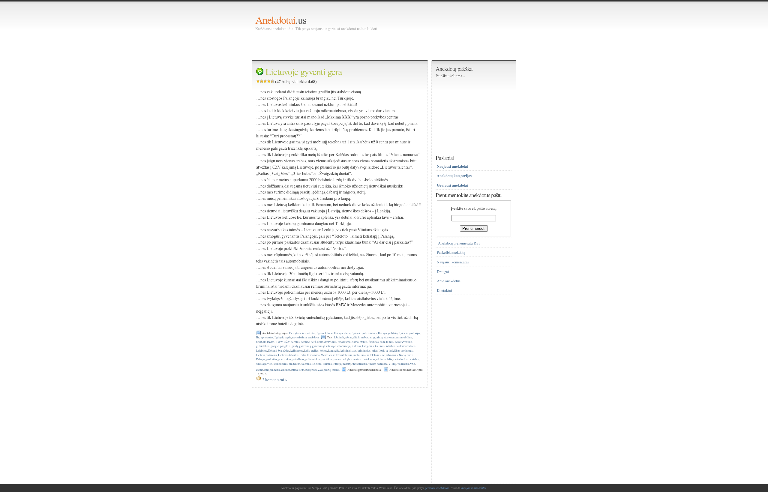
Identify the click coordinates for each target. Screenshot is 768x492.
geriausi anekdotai (437, 488)
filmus (390, 342)
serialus (414, 359)
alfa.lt (356, 337)
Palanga (260, 359)
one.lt (410, 355)
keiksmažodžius (406, 346)
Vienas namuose (377, 364)
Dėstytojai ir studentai (302, 333)
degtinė (305, 342)
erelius (364, 342)
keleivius (261, 350)
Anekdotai (275, 20)
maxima (315, 355)
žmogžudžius (272, 370)
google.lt (285, 346)
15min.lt (339, 337)
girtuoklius (262, 346)
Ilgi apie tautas (264, 337)
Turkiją (337, 364)
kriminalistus (348, 350)
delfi (313, 342)
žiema (259, 370)
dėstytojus (330, 342)
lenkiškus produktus (401, 350)
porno (337, 359)
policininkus (312, 359)
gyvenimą (305, 346)
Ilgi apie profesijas (409, 333)
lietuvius (271, 355)
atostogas (389, 337)
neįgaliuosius (390, 355)
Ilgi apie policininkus (364, 333)
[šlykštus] (258, 81)
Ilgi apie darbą (342, 333)
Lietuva (260, 355)
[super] (272, 81)
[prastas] (261, 81)
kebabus (390, 346)
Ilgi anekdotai (324, 333)
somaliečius (281, 364)
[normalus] (265, 81)
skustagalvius (264, 364)
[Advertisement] (364, 45)
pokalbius (298, 359)
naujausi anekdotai (473, 488)
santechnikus (401, 359)
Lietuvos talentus (288, 355)
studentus (294, 364)
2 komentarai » (274, 379)
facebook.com (377, 342)
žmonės (285, 370)
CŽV (287, 342)
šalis (389, 359)
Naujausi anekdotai (452, 166)
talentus (306, 364)
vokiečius (403, 364)
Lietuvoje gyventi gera (304, 71)
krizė (374, 350)
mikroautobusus (342, 355)
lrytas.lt (304, 355)
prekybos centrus (352, 359)
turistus (327, 364)
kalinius (380, 346)
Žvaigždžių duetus (329, 370)
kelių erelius (311, 350)
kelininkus (296, 350)
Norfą (402, 355)
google (275, 346)
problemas (369, 359)
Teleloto (317, 364)
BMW (279, 342)
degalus (295, 342)
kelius (323, 350)
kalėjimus (368, 346)
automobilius (404, 337)
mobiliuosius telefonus (367, 355)
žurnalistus (297, 370)
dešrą (320, 342)
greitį (295, 346)
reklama (381, 359)
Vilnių (392, 364)
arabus (364, 337)
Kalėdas (356, 346)
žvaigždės (311, 370)
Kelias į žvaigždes (278, 350)
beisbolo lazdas (265, 342)
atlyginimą (376, 337)
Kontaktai (444, 290)
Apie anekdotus (448, 281)
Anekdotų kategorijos (454, 175)
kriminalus (364, 350)
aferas (348, 337)
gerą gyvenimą (403, 342)
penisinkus (284, 359)
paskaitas (271, 359)
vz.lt (412, 364)
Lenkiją (383, 350)
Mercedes (326, 355)
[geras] (269, 81)
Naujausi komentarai (453, 262)
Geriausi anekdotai (452, 185)
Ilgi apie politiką (388, 333)
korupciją (333, 350)
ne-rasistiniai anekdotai (306, 337)
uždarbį (347, 364)
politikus (327, 359)
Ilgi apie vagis (282, 337)
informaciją (343, 346)
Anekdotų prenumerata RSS (459, 243)
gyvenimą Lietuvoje (324, 346)
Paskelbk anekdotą (451, 252)
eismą (355, 342)
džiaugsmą (344, 342)
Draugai (443, 271)
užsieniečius (359, 364)
